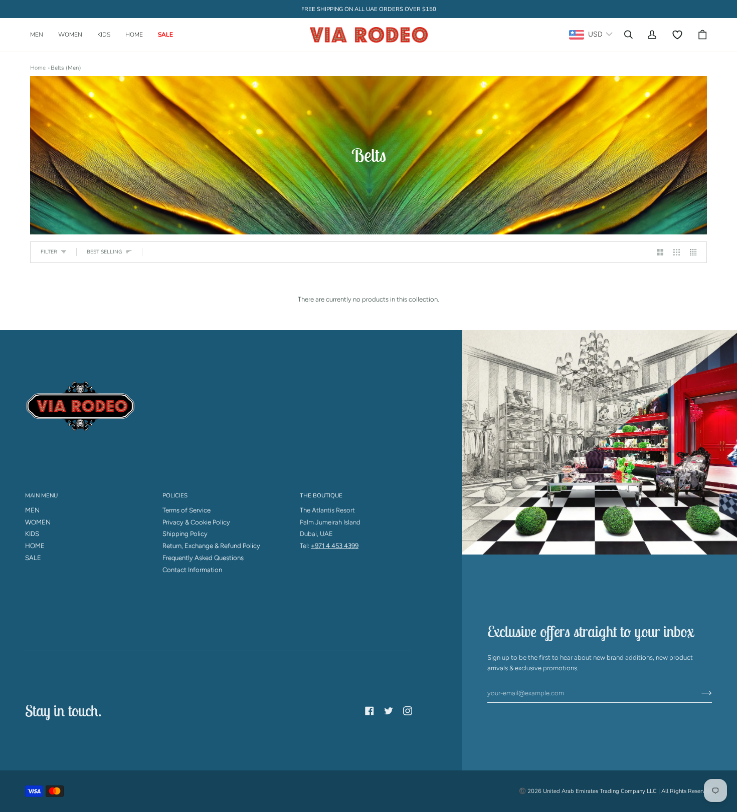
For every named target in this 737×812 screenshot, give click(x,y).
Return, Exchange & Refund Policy (211, 546)
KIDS (32, 533)
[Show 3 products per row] (676, 252)
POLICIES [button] (175, 495)
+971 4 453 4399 (334, 546)
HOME (35, 546)
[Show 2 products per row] (660, 252)
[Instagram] (407, 710)
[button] (40, 35)
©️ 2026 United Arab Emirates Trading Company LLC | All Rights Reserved (615, 791)
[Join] (698, 693)
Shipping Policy (185, 533)
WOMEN (38, 522)
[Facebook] (369, 710)
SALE (33, 558)
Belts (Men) (66, 68)
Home (38, 68)
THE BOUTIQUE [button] (321, 495)
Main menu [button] (41, 495)
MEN (32, 510)
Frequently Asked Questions (203, 558)
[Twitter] (388, 710)
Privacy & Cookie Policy (196, 522)
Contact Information (192, 570)
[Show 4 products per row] (695, 252)
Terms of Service (186, 510)
